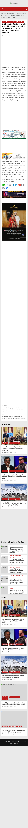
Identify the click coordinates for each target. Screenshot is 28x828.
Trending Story (20, 21)
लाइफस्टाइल (12, 577)
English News (6, 21)
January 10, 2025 (13, 35)
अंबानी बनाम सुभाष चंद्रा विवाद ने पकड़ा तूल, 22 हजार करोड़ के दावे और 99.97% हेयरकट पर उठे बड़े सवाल (14, 476)
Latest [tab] (4, 542)
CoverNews (23, 741)
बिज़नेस (19, 471)
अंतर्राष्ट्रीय (11, 588)
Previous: (13, 408)
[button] (2, 9)
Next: (13, 416)
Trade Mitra (6, 35)
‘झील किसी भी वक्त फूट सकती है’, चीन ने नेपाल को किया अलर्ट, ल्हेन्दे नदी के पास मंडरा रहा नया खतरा (17, 592)
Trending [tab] (20, 542)
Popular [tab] (12, 542)
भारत (18, 442)
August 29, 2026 (13, 452)
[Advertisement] (14, 52)
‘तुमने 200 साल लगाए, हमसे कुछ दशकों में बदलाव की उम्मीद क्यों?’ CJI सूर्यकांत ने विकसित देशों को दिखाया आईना (13, 448)
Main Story (13, 21)
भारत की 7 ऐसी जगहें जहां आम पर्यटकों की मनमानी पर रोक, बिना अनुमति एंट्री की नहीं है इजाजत (16, 570)
